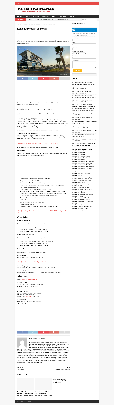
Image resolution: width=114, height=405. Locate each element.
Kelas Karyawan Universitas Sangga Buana (82, 184)
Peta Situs (19, 3)
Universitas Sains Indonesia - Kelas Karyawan (49, 347)
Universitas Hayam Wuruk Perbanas (31, 359)
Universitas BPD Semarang (78, 192)
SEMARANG (63, 16)
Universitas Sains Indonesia (44, 344)
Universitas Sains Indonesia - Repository (45, 346)
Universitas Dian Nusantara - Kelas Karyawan (83, 158)
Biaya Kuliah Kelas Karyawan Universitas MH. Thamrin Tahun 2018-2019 (25, 393)
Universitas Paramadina (54, 349)
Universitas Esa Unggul (41, 354)
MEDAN (54, 16)
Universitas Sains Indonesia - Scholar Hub (82, 168)
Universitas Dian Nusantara (36, 341)
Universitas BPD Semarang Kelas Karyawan (83, 194)
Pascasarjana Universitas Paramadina (41, 352)
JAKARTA (27, 16)
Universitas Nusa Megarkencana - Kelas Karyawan (29, 362)
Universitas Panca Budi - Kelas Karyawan (39, 360)
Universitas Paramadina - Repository (81, 173)
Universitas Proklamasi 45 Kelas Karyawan (82, 198)
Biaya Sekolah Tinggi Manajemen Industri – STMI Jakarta (60, 380)
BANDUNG (36, 16)
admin (28, 33)
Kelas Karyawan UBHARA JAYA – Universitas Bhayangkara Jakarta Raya (43, 393)
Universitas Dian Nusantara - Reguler (44, 342)
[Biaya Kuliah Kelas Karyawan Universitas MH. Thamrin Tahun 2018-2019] (25, 384)
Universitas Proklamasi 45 (43, 357)
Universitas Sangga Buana (58, 352)
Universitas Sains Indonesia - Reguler (38, 349)
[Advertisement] (43, 91)
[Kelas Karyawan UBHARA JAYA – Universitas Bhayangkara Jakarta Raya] (43, 384)
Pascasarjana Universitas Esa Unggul (56, 354)
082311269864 (28, 288)
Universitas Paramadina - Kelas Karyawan (52, 350)
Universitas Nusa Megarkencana (58, 360)
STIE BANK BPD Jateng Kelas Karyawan (27, 357)
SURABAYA (72, 16)
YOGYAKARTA (45, 16)
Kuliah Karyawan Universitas (39, 33)
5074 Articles (42, 338)
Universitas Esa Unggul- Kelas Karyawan (27, 355)
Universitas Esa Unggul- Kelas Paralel (46, 355)
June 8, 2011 (22, 33)
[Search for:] (89, 19)
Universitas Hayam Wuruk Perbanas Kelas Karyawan (54, 359)
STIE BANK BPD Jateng (62, 355)
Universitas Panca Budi (23, 360)
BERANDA (19, 16)
